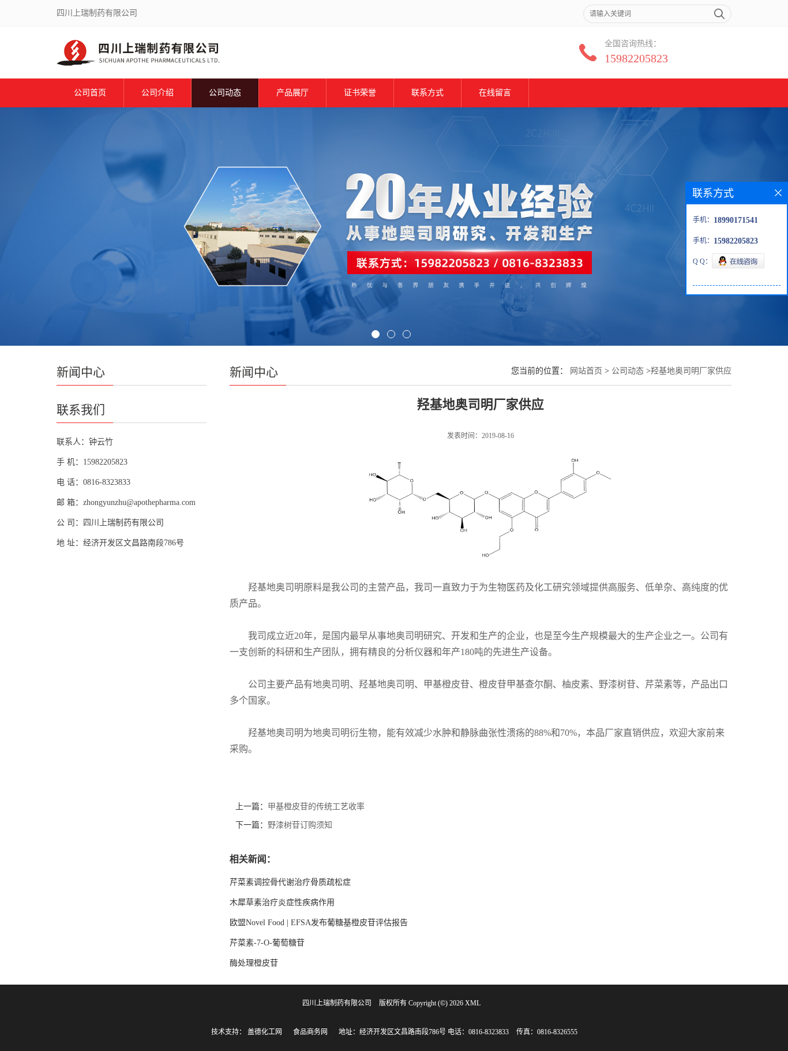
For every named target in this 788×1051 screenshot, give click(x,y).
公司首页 (90, 92)
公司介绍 (157, 92)
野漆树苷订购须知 (300, 825)
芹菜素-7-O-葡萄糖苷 (267, 942)
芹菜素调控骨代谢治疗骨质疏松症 (290, 882)
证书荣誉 (360, 92)
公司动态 (225, 92)
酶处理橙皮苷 (254, 963)
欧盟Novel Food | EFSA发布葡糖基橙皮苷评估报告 (319, 922)
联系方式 (427, 92)
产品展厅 (292, 92)
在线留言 (495, 92)
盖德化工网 (264, 1032)
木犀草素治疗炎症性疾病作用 (282, 902)
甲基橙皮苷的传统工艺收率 (316, 806)
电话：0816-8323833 (478, 1032)
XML (473, 1003)
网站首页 (586, 370)
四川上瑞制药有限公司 (337, 1003)
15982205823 (636, 58)
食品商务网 (310, 1032)
